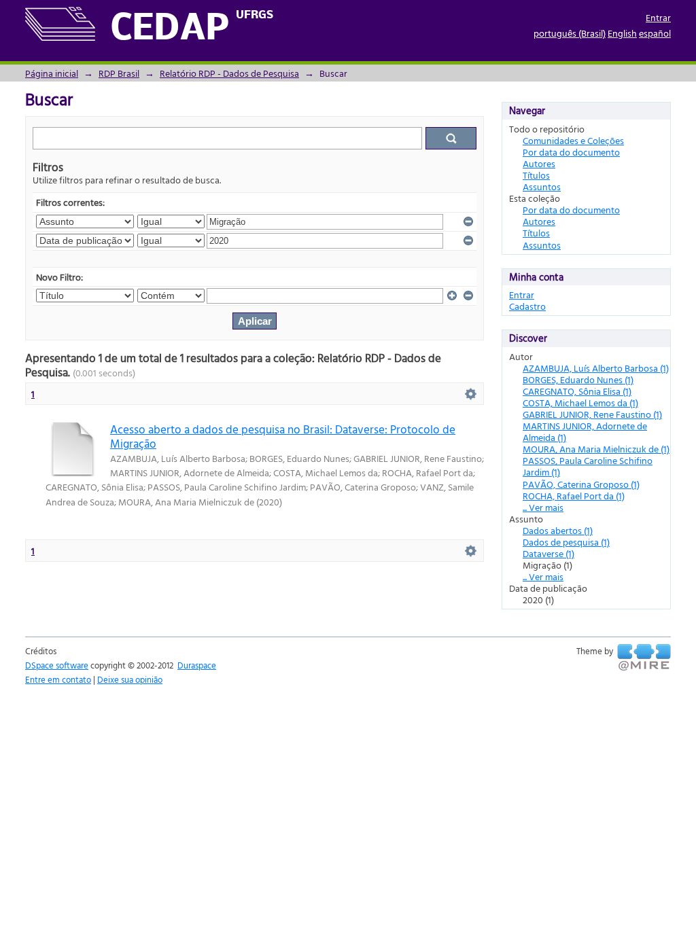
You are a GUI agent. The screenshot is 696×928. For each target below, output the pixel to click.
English (622, 33)
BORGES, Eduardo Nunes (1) (578, 379)
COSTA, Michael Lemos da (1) (580, 402)
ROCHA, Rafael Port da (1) (574, 495)
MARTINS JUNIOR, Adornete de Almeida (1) (585, 431)
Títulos (536, 175)
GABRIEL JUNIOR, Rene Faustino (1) (592, 414)
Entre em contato (58, 679)
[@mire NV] (644, 657)
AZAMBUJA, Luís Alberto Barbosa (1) (596, 368)
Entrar (658, 17)
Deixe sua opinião (129, 679)
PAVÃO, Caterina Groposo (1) (581, 484)
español (655, 33)
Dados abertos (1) (558, 530)
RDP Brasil (119, 73)
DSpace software (56, 665)
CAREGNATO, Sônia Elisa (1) (577, 391)
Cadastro (527, 306)
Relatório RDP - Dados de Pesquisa (229, 73)
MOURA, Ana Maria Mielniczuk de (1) (596, 449)
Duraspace (196, 665)
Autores (539, 163)
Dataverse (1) (548, 553)
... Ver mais (543, 507)
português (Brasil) (570, 33)
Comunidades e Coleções (573, 140)
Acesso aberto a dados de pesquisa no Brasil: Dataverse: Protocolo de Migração (282, 436)
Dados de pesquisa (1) (566, 542)
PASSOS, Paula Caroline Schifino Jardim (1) (587, 466)
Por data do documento (571, 152)
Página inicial (51, 73)
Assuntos (542, 186)
